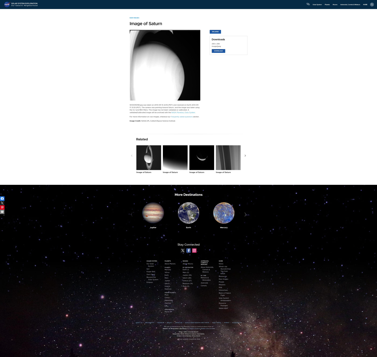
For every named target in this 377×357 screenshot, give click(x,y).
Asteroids (204, 283)
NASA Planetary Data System (183, 112)
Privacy (169, 322)
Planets (168, 261)
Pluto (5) (186, 286)
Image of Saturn (143, 172)
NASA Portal (216, 322)
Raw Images (134, 18)
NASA (7, 4)
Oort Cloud (151, 274)
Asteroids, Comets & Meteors (205, 262)
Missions (222, 285)
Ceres (167, 297)
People (221, 282)
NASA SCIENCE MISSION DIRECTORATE (197, 322)
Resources (223, 276)
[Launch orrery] (308, 5)
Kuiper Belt (151, 271)
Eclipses (150, 282)
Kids (220, 287)
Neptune (168, 289)
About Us (139, 322)
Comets (204, 286)
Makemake (169, 300)
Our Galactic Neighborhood (24, 5)
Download (218, 51)
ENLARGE (215, 31)
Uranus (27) (187, 281)
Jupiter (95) (187, 275)
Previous (131, 155)
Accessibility (236, 322)
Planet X (168, 312)
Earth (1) (186, 269)
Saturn (167, 283)
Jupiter (153, 228)
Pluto (167, 295)
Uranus (167, 286)
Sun (148, 269)
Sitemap (226, 322)
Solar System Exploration (24, 2)
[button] (365, 4)
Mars (166, 278)
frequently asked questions (182, 117)
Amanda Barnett (193, 332)
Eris (166, 306)
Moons (185, 261)
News (221, 264)
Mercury (224, 228)
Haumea (168, 303)
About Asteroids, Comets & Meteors (207, 269)
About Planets (170, 264)
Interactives (223, 290)
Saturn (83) (187, 278)
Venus (167, 272)
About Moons (188, 264)
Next (245, 155)
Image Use (178, 322)
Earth (188, 228)
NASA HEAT (223, 308)
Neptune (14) (188, 283)
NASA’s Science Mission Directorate (201, 328)
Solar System (152, 261)
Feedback (160, 322)
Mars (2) (186, 272)
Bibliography (150, 322)
